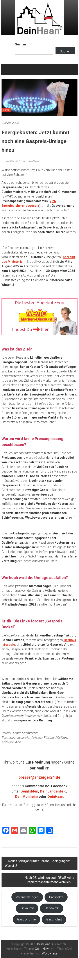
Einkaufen (27, 908)
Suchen (20, 44)
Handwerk (52, 908)
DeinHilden (29, 791)
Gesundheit (54, 919)
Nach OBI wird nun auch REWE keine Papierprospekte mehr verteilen (49, 880)
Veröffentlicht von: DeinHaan (22, 161)
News (6, 109)
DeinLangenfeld (53, 791)
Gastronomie (26, 919)
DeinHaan (55, 796)
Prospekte (56, 897)
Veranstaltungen (27, 897)
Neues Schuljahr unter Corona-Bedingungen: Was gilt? (37, 863)
